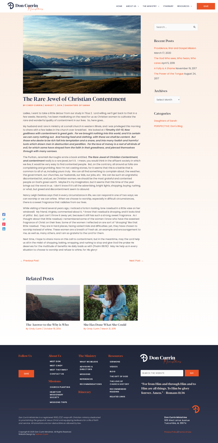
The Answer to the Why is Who (47, 324)
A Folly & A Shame (164, 68)
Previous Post (29, 260)
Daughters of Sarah (77, 105)
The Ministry (87, 355)
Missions (54, 381)
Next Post (136, 260)
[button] (137, 6)
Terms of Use (185, 432)
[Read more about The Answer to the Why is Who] (53, 302)
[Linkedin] (3, 229)
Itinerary (84, 392)
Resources (115, 355)
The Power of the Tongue (168, 73)
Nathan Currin (41, 434)
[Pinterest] (3, 224)
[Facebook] (3, 214)
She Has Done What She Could (105, 324)
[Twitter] (3, 219)
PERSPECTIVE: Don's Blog (168, 126)
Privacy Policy (170, 432)
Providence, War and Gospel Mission (175, 48)
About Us (54, 355)
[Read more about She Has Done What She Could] (111, 302)
